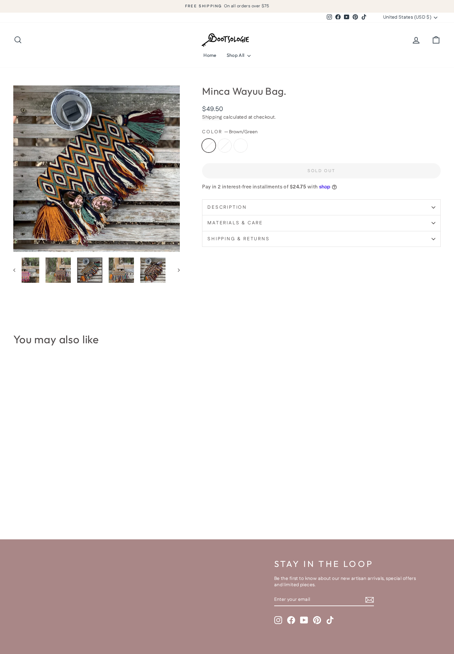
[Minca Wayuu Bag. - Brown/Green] (18, 500)
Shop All (236, 55)
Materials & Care (235, 223)
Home (209, 55)
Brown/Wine (224, 145)
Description (227, 207)
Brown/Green (208, 145)
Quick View (64, 456)
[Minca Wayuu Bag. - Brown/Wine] (27, 500)
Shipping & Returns (238, 239)
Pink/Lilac (240, 145)
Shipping (212, 117)
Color (230, 132)
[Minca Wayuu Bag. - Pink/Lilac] (36, 500)
